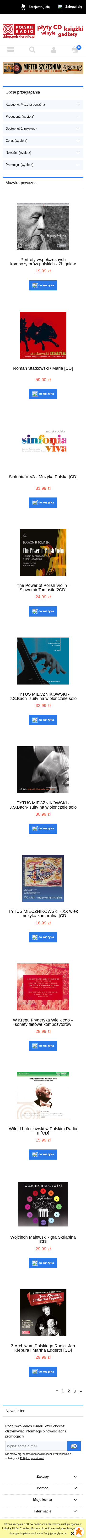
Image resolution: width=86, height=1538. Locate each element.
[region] (43, 68)
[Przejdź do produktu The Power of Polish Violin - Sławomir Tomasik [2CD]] (43, 552)
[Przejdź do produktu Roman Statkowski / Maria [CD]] (43, 335)
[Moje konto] (53, 50)
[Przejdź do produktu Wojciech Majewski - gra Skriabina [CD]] (43, 1204)
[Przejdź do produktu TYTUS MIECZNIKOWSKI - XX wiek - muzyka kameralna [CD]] (43, 878)
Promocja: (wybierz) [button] (19, 165)
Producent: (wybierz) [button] (20, 116)
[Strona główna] (43, 30)
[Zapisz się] (74, 1446)
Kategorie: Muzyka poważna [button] (25, 104)
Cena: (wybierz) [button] (16, 140)
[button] (11, 50)
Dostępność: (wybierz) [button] (21, 128)
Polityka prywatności (32, 1458)
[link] (43, 68)
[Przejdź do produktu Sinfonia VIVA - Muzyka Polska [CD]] (43, 443)
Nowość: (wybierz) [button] (18, 152)
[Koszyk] (75, 49)
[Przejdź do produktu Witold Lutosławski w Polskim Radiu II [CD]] (43, 1095)
